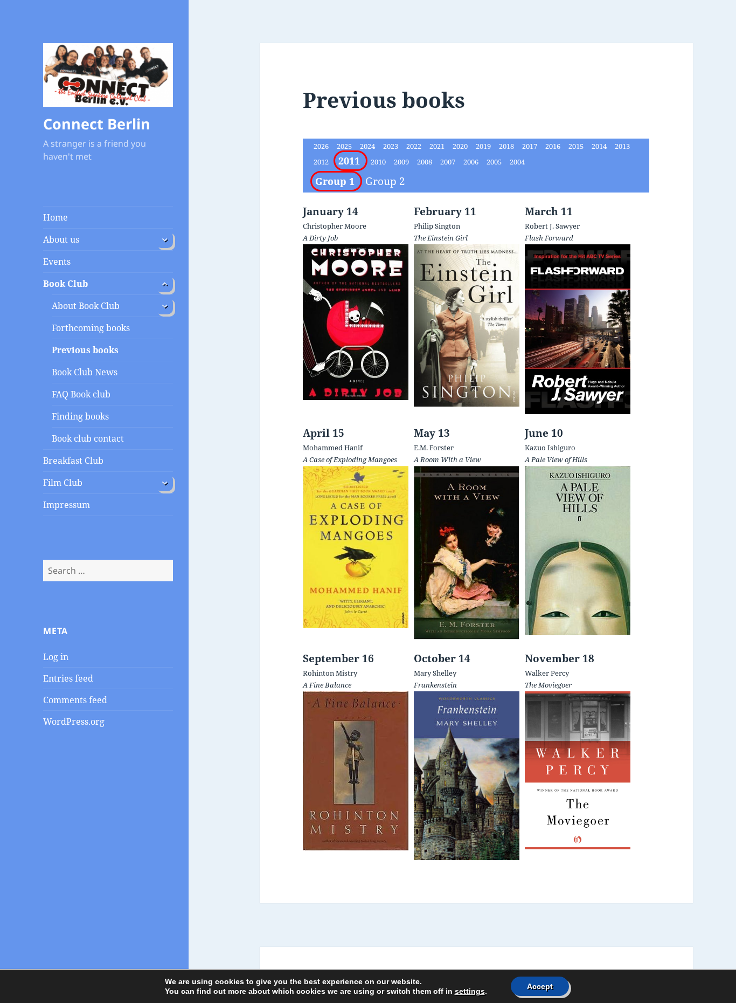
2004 (517, 162)
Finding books (80, 416)
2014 (600, 146)
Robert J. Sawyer (552, 226)
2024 (368, 146)
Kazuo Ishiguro (550, 447)
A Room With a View (447, 459)
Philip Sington (437, 226)
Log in (55, 657)
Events (57, 261)
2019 (484, 146)
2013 (622, 146)
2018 (507, 146)
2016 (553, 146)
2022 (414, 146)
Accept (540, 986)
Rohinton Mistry (330, 673)
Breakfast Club (73, 460)
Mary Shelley (435, 673)
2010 (379, 162)
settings (470, 991)
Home (55, 217)
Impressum (66, 505)
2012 (322, 162)
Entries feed (68, 678)
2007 (448, 162)
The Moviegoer (548, 685)
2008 (425, 162)
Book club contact (88, 438)
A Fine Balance (327, 685)
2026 (322, 146)
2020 (461, 146)
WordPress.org (74, 721)
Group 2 (385, 181)
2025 (345, 146)
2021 (437, 146)
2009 (402, 162)
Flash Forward (549, 238)
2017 (530, 146)
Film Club (62, 483)
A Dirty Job (320, 238)
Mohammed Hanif (333, 447)
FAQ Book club (81, 394)
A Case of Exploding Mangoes (350, 459)
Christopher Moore (334, 226)
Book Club (65, 284)
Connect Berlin (96, 124)
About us (61, 239)
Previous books (85, 350)
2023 (391, 146)
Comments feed (75, 700)
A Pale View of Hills (556, 459)
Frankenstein (435, 685)
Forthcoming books (91, 328)
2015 (576, 146)
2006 (471, 162)
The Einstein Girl (441, 238)
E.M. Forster (434, 447)
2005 (495, 162)
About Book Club (86, 306)
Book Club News (84, 372)
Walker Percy (547, 673)
